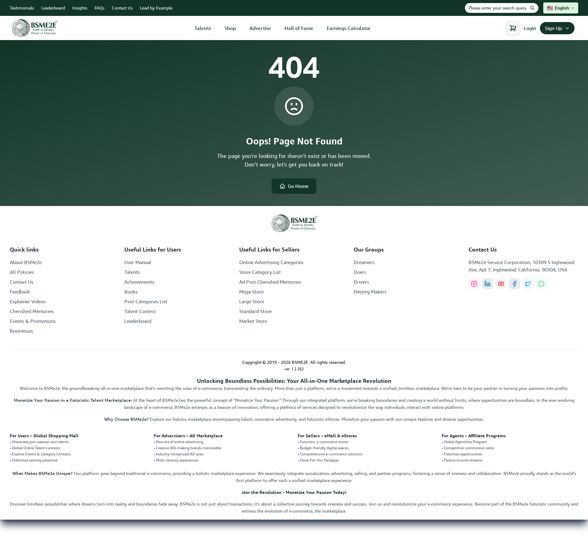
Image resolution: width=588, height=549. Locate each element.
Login (530, 28)
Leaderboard (53, 7)
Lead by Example (156, 7)
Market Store (253, 321)
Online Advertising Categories (271, 262)
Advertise (260, 28)
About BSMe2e (26, 262)
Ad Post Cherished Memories (270, 282)
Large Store (251, 301)
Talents (202, 28)
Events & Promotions (33, 321)
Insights (79, 7)
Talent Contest (140, 311)
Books (131, 292)
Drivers (361, 282)
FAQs (99, 7)
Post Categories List (145, 301)
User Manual (137, 262)
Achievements (139, 282)
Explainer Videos (28, 301)
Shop (230, 28)
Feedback (20, 292)
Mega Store (251, 292)
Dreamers (364, 262)
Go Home (298, 186)
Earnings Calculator (349, 28)
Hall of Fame (299, 28)
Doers (360, 272)
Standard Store (255, 311)
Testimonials (22, 7)
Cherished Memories (32, 311)
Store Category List (260, 272)
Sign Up (553, 28)
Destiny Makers (370, 292)
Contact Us (122, 7)
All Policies (22, 272)
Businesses (21, 331)
